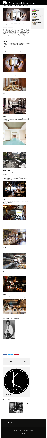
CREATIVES (24, 5)
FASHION (4, 5)
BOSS (20, 5)
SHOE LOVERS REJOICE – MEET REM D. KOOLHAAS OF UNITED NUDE (10, 362)
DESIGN (8, 5)
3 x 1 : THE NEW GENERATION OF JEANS (39, 14)
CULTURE (4, 27)
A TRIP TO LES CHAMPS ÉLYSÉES (22, 361)
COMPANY (28, 5)
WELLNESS (12, 5)
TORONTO (9, 27)
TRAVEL (16, 5)
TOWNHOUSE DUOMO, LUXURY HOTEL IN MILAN (39, 23)
